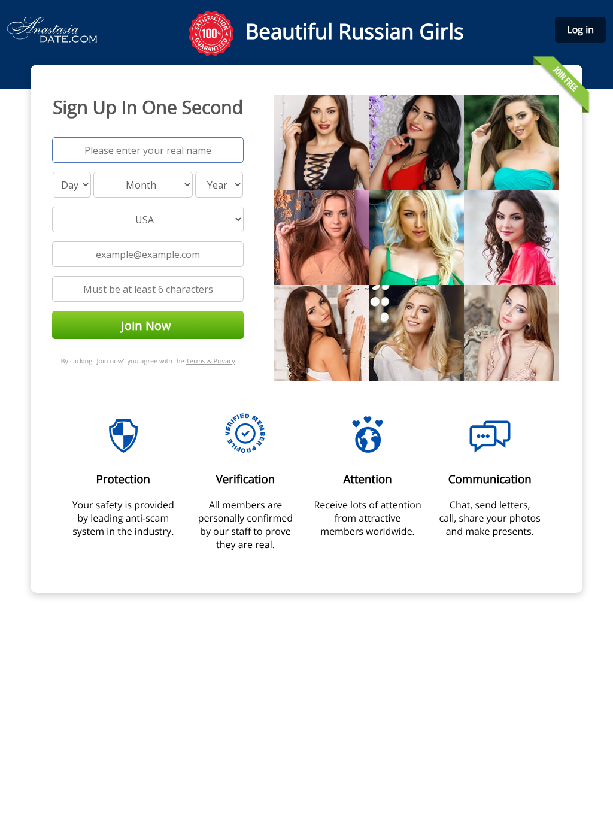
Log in (580, 29)
